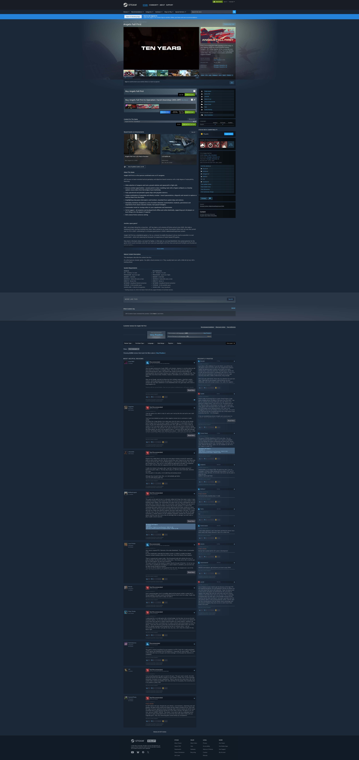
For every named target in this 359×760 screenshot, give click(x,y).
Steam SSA (177, 746)
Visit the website (205, 166)
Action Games (133, 22)
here (154, 313)
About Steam (178, 743)
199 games (130, 699)
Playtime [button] (170, 343)
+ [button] (232, 75)
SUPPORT (169, 5)
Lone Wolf (131, 361)
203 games (130, 644)
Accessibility (206, 746)
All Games (126, 22)
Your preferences (231, 327)
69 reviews (130, 547)
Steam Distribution (179, 752)
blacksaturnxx (132, 643)
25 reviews (130, 646)
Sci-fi (220, 75)
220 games (130, 588)
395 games (130, 545)
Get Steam (222, 743)
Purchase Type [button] (139, 343)
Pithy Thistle (132, 611)
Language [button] (150, 343)
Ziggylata (131, 406)
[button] (126, 12)
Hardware (192, 749)
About (162, 5)
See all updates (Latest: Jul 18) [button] (136, 166)
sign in (225, 1)
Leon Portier (131, 543)
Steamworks (177, 749)
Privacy (205, 743)
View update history (206, 184)
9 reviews (130, 590)
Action (202, 75)
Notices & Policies (208, 749)
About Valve (193, 743)
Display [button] (179, 343)
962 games (130, 408)
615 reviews (131, 613)
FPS (206, 75)
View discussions (205, 189)
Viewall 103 (231, 144)
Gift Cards (177, 755)
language (231, 1)
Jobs (191, 746)
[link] (177, 112)
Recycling (193, 752)
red (129, 669)
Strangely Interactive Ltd (220, 65)
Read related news (206, 186)
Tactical (229, 75)
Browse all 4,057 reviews (160, 732)
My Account (222, 752)
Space (224, 75)
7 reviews (130, 671)
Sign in (126, 81)
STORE (145, 5)
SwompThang (132, 697)
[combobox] (212, 11)
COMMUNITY (153, 5)
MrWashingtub (132, 492)
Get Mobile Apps (223, 746)
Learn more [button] (228, 134)
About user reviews (220, 327)
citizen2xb (131, 451)
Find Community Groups (207, 192)
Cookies (205, 752)
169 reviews (131, 453)
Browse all (192, 119)
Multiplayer (215, 75)
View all (233, 308)
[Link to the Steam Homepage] (130, 6)
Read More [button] (191, 390)
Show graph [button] (230, 343)
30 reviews (130, 700)
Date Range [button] (161, 343)
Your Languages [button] (133, 349)
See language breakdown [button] (207, 327)
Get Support (222, 749)
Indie (210, 75)
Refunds (205, 755)
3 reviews (130, 363)
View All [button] (193, 132)
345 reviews (131, 410)
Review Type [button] (127, 343)
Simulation (214, 155)
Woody (130, 586)
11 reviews (130, 494)
